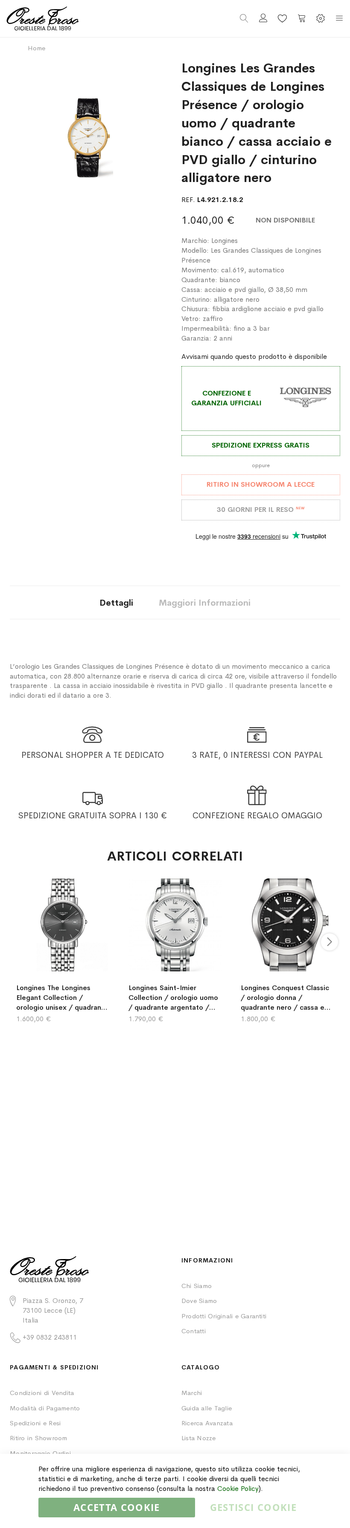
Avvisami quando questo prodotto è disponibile (254, 356)
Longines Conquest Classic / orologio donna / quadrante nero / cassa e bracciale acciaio (285, 997)
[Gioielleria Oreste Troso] (90, 18)
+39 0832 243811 (50, 1337)
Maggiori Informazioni (205, 603)
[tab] (116, 602)
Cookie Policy (238, 1488)
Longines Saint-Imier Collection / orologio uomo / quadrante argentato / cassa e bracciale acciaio (173, 997)
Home (36, 48)
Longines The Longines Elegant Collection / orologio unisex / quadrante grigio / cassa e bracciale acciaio (62, 997)
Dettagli (116, 603)
